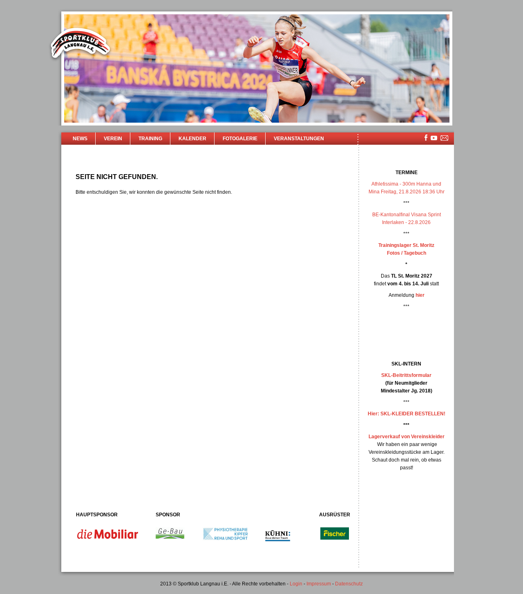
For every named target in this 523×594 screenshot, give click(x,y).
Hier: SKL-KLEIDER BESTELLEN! (406, 414)
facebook (426, 137)
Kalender (192, 138)
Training (150, 138)
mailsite (444, 138)
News (80, 138)
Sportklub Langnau (80, 44)
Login (296, 584)
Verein (113, 138)
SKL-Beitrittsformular (406, 375)
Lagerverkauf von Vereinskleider (407, 436)
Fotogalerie (240, 138)
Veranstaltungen (299, 138)
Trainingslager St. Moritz (406, 245)
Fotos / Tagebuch (406, 253)
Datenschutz (349, 584)
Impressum (318, 584)
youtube (434, 138)
